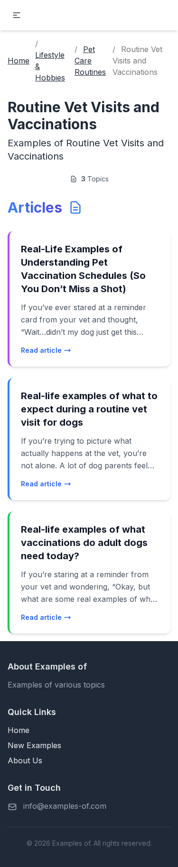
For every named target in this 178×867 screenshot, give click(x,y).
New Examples (34, 745)
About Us (25, 760)
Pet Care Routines (90, 61)
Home (18, 60)
